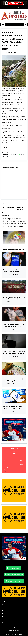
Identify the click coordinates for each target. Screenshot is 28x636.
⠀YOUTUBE (6, 607)
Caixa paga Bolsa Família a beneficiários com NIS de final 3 (13, 209)
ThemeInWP (21, 634)
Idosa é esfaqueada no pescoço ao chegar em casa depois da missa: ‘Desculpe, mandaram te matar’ (14, 353)
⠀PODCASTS (6, 610)
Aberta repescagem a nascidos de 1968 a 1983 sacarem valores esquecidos (14, 325)
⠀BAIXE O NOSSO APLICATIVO (11, 619)
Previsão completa (7, 471)
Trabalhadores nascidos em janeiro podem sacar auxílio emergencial (12, 271)
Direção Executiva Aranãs (15, 581)
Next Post (4, 203)
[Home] (3, 24)
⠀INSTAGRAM (6, 613)
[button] (24, 537)
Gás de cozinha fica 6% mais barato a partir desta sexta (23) (14, 298)
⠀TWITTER (6, 604)
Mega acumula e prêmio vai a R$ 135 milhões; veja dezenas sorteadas (13, 380)
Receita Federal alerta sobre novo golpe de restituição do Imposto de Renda (13, 407)
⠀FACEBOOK (6, 616)
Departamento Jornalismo (15, 575)
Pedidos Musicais (15, 568)
